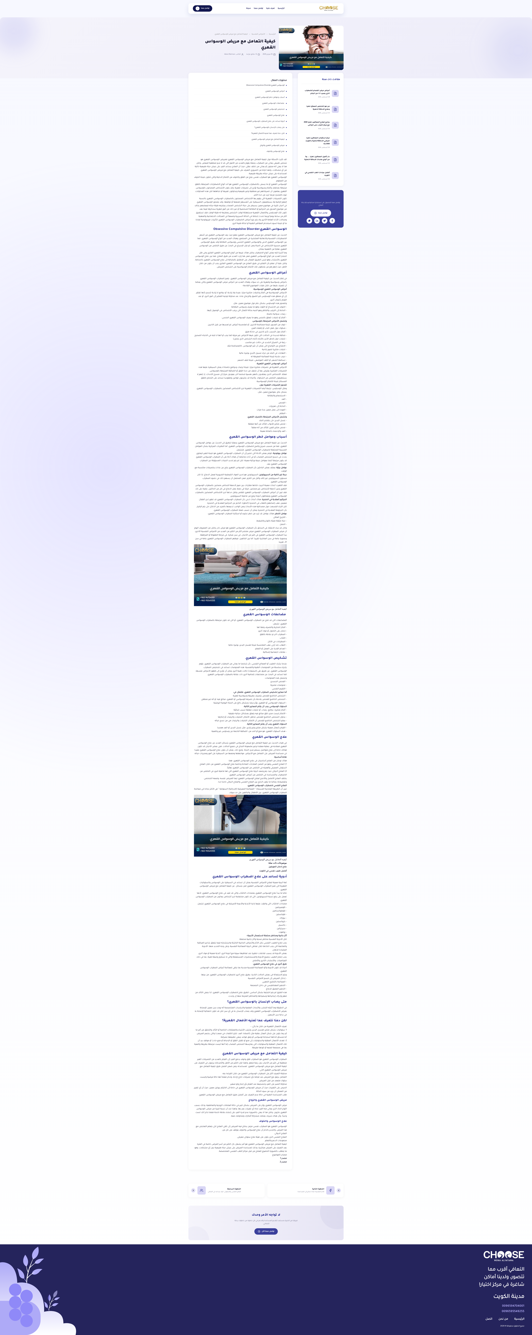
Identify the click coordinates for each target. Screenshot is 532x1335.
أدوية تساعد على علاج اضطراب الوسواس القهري (265, 121)
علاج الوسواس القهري (276, 115)
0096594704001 (513, 1306)
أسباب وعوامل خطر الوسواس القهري (270, 97)
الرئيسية (281, 8)
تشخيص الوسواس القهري (274, 109)
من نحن (503, 1319)
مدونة (248, 8)
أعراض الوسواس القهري (275, 91)
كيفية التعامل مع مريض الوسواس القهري (268, 139)
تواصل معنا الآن (268, 1231)
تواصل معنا (258, 8)
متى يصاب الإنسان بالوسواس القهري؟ (269, 128)
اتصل (488, 1319)
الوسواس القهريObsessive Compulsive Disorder (265, 85)
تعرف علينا (270, 8)
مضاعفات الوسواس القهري (273, 103)
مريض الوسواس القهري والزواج (272, 146)
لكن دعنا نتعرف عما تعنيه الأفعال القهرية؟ (268, 133)
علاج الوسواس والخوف (275, 151)
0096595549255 (513, 1311)
